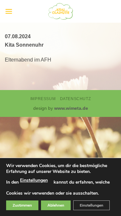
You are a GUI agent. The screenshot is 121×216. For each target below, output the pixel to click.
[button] (9, 11)
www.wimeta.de (71, 108)
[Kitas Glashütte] (60, 11)
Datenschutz (75, 99)
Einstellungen (34, 180)
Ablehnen (55, 205)
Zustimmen (22, 205)
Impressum (43, 99)
